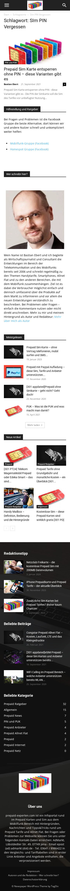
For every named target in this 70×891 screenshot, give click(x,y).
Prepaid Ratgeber (46, 464)
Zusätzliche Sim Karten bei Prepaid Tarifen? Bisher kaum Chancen (44, 604)
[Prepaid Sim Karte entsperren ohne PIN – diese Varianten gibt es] (35, 49)
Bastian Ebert (11, 84)
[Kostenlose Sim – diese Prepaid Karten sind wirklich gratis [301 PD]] (51, 498)
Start (6, 14)
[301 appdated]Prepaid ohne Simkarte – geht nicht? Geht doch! (43, 390)
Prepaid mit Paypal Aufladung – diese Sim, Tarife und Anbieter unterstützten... (45, 370)
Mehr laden (33, 425)
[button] (6, 5)
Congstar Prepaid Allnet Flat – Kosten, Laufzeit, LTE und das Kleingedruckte (44, 636)
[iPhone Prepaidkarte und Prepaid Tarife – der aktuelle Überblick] (13, 587)
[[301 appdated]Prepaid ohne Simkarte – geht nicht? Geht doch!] (13, 391)
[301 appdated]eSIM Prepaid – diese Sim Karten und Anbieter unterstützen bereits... (44, 656)
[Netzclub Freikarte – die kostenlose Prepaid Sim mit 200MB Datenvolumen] (13, 567)
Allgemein (42, 506)
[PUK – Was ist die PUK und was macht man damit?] (13, 411)
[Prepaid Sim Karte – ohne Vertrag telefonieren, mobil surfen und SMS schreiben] (13, 352)
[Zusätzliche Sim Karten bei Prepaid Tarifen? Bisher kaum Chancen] (13, 605)
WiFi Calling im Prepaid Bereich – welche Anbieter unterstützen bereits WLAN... (46, 676)
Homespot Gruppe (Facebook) (29, 149)
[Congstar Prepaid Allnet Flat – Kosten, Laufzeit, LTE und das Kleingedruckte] (13, 637)
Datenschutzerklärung (35, 879)
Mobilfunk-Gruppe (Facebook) (29, 143)
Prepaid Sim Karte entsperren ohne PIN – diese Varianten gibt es (32, 74)
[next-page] (12, 528)
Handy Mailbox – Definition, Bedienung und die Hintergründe (16, 515)
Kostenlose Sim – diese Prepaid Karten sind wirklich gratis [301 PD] (50, 515)
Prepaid (8, 464)
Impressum (33, 871)
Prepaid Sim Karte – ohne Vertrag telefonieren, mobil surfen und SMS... (42, 351)
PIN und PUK (11, 62)
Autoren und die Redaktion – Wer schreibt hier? (33, 875)
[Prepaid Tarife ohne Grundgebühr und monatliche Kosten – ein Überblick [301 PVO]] (51, 455)
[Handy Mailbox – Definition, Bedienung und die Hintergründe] (19, 498)
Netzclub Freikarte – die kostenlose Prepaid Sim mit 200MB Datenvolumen (42, 566)
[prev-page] (6, 528)
